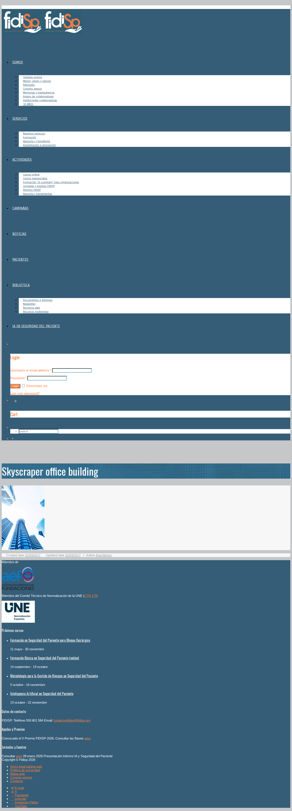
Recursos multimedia (36, 311)
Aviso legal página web (26, 766)
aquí (87, 738)
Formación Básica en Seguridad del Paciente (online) (44, 657)
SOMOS (17, 62)
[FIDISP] (42, 33)
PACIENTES (20, 259)
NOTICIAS (19, 234)
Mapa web (17, 774)
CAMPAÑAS (20, 208)
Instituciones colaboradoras (40, 100)
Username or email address (30, 370)
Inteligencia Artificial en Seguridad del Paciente (41, 693)
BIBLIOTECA (21, 285)
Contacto (16, 781)
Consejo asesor (21, 777)
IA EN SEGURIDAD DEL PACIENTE (36, 326)
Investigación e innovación (39, 145)
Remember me (36, 386)
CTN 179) (91, 596)
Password (18, 378)
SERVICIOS (19, 119)
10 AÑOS (28, 104)
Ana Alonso (104, 555)
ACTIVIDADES (22, 160)
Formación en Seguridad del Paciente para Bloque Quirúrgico (50, 640)
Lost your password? (25, 393)
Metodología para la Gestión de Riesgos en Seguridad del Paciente (54, 675)
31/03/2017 (32, 555)
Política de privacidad (25, 770)
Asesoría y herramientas (37, 194)
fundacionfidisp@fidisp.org (72, 720)
